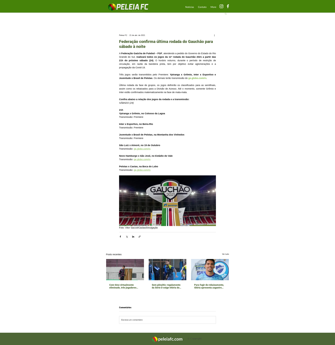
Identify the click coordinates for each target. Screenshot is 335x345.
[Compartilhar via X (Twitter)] (126, 236)
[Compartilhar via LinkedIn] (133, 236)
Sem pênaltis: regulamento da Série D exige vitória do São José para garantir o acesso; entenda (166, 286)
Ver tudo (225, 254)
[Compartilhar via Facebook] (120, 236)
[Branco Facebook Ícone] (227, 6)
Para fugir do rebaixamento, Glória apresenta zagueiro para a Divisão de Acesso (209, 286)
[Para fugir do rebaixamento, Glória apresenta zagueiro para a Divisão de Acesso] (210, 269)
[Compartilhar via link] (139, 236)
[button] (225, 14)
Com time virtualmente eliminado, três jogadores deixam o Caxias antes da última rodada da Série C (122, 286)
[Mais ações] (214, 35)
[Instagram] (221, 6)
